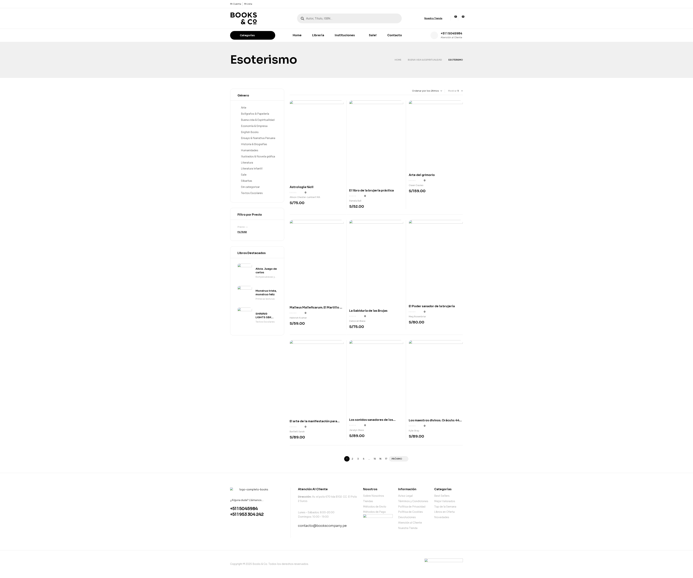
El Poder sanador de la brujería (432, 306)
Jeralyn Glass (356, 430)
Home (398, 59)
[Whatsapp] (454, 4)
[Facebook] (448, 4)
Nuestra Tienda (433, 18)
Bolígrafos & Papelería (255, 113)
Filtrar (242, 232)
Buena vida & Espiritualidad (425, 59)
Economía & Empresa (254, 126)
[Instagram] (461, 4)
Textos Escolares (252, 193)
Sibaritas (246, 180)
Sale (244, 174)
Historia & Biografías (254, 144)
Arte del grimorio (422, 175)
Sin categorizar (250, 187)
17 (386, 458)
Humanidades (249, 150)
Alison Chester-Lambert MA (305, 197)
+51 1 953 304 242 (246, 514)
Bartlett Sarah (297, 431)
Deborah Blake (357, 321)
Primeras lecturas (265, 298)
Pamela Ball (355, 200)
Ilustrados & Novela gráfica (258, 156)
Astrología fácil (301, 187)
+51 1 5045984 (451, 33)
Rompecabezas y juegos (265, 277)
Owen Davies (416, 185)
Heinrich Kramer (298, 317)
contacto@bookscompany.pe (322, 526)
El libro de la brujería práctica (371, 190)
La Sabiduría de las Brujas (368, 311)
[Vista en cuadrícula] (290, 91)
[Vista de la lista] (293, 91)
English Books (250, 132)
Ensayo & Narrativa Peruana (258, 138)
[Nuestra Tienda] (421, 18)
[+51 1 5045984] (434, 35)
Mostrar (452, 90)
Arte (243, 107)
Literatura (247, 162)
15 (375, 458)
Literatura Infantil (251, 168)
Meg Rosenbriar (417, 316)
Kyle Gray (414, 430)
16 (380, 458)
